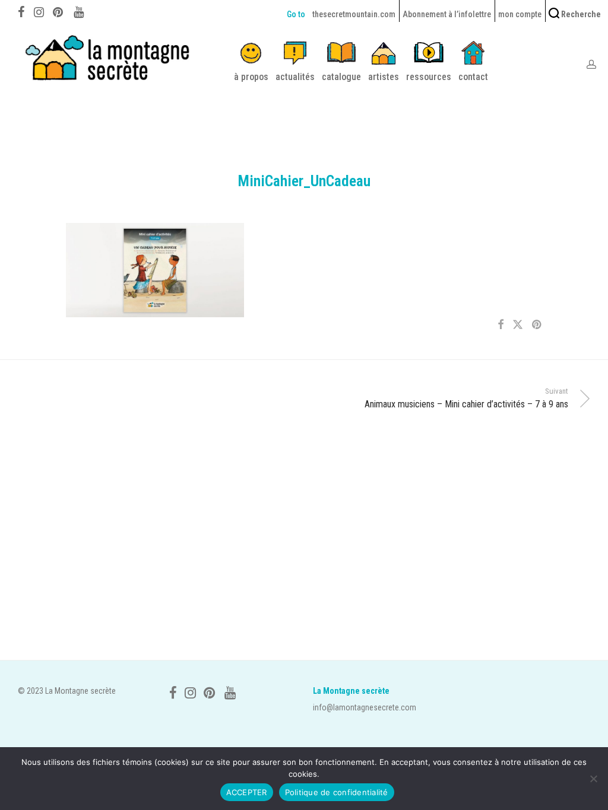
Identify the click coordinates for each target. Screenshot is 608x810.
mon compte (520, 14)
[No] (593, 779)
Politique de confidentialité (336, 792)
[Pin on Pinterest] (537, 325)
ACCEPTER (246, 792)
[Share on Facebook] (501, 325)
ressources (428, 76)
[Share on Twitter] (517, 325)
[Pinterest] (59, 11)
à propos (251, 76)
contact (473, 76)
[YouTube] (80, 11)
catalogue (341, 76)
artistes (383, 76)
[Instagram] (39, 11)
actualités (295, 76)
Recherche (580, 14)
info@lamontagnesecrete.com (364, 707)
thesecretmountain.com (353, 14)
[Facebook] (21, 11)
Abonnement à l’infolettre (447, 14)
